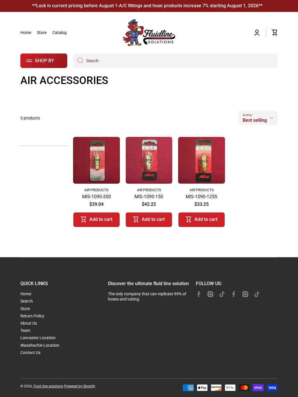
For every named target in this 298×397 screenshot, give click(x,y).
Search (26, 301)
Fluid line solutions (48, 386)
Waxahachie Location (39, 345)
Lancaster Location (38, 337)
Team (25, 330)
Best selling (255, 120)
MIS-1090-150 (148, 196)
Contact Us (30, 352)
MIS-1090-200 (96, 196)
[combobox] (175, 60)
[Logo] (149, 32)
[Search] (78, 60)
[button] (275, 32)
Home (25, 294)
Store (25, 308)
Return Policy (32, 316)
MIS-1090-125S (201, 196)
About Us (28, 323)
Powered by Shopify (79, 386)
